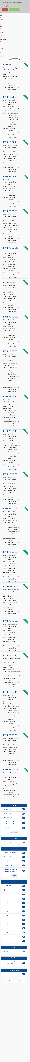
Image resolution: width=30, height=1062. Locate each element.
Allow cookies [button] (14, 10)
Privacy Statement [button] (7, 6)
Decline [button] (5, 10)
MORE (14, 832)
